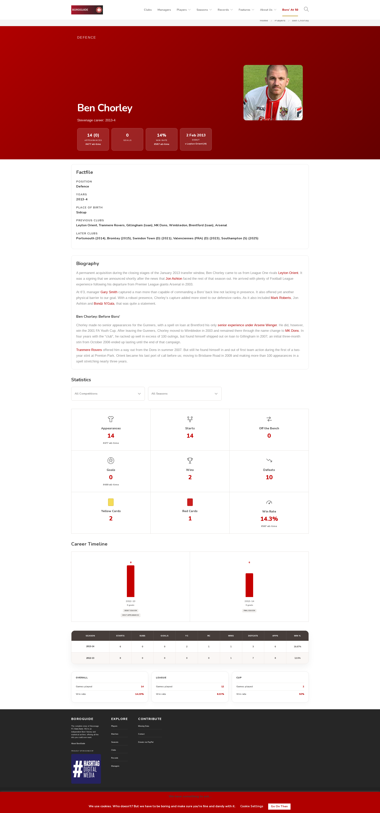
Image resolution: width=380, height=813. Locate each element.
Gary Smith (109, 292)
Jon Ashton (174, 279)
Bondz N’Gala (104, 303)
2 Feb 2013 (196, 135)
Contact (141, 734)
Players (182, 10)
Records (223, 10)
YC (186, 636)
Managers (164, 10)
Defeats (253, 636)
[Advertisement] (152, 70)
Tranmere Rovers (89, 350)
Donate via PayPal (145, 742)
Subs (142, 636)
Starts (120, 636)
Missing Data (143, 726)
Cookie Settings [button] (251, 806)
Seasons (202, 10)
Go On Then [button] (279, 806)
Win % (297, 636)
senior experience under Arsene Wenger (247, 325)
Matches (114, 734)
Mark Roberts (281, 298)
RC (208, 636)
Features (244, 10)
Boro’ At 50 (290, 10)
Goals (164, 636)
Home (264, 20)
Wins (231, 636)
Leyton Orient (288, 273)
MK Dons (292, 331)
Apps (275, 636)
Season (90, 636)
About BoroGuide (78, 744)
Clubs (148, 10)
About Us (266, 10)
